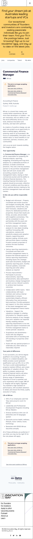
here (15, 44)
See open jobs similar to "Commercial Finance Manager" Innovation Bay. (17, 92)
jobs (2, 60)
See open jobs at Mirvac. (15, 88)
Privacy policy (12, 483)
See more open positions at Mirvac (16, 464)
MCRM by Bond (7, 531)
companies (11, 60)
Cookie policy (20, 483)
